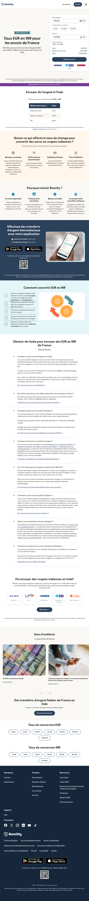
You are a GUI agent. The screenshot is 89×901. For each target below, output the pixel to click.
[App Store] (34, 248)
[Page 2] (43, 693)
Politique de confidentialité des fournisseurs (19, 845)
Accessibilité (44, 850)
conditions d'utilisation (59, 80)
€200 (55, 28)
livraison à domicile (25, 446)
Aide (5, 815)
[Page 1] (41, 693)
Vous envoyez (56, 17)
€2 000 (63, 28)
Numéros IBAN (65, 797)
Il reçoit (54, 33)
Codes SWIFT (64, 782)
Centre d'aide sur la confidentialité (16, 850)
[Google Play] (13, 248)
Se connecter (66, 4)
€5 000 (73, 28)
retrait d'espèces (49, 444)
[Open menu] (86, 4)
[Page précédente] (39, 693)
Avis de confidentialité (51, 840)
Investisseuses (9, 782)
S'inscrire (78, 4)
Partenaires (64, 793)
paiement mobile (66, 444)
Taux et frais (64, 777)
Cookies (54, 850)
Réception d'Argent (39, 782)
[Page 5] (48, 693)
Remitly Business (37, 786)
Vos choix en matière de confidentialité (51, 845)
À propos (7, 777)
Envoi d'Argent (37, 777)
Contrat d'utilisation (11, 840)
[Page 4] (46, 693)
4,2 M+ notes (25, 239)
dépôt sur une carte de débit (47, 446)
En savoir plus (8, 682)
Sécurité (34, 850)
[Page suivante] (50, 693)
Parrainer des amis (66, 802)
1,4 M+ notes (24, 242)
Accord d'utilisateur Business (31, 840)
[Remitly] (7, 4)
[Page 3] (44, 693)
